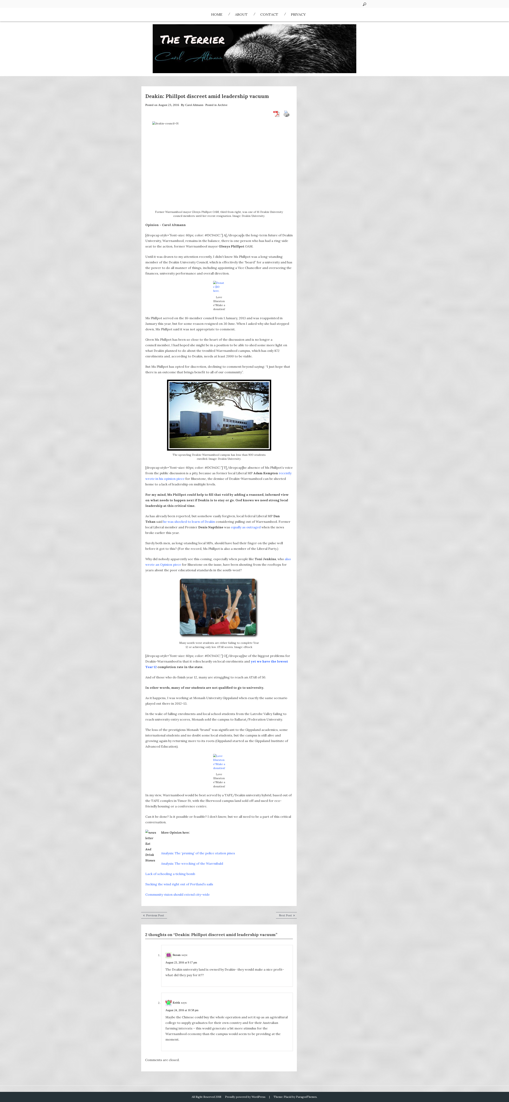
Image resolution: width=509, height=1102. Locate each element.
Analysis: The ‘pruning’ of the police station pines (198, 853)
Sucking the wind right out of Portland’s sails (179, 884)
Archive (222, 105)
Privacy (298, 14)
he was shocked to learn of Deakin (189, 522)
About (241, 14)
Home (216, 14)
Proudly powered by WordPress (245, 1097)
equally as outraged (246, 527)
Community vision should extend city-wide (177, 894)
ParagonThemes (306, 1097)
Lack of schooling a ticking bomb (170, 874)
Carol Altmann (194, 105)
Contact (269, 14)
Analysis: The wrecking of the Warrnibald (192, 863)
